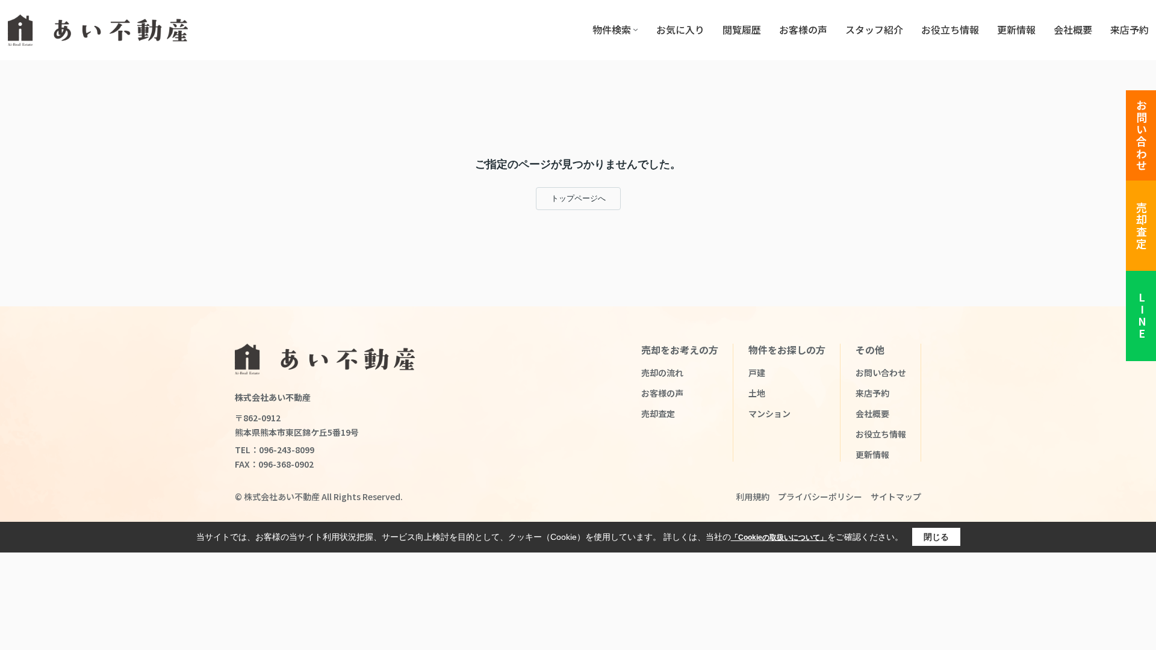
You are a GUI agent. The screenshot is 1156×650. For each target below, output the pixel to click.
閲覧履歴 (741, 29)
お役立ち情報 (950, 29)
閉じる (936, 537)
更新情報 (1016, 29)
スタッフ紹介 (874, 29)
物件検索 (611, 29)
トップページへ (578, 198)
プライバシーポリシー (820, 497)
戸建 (756, 373)
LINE (1141, 316)
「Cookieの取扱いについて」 (779, 537)
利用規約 (752, 497)
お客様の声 (803, 29)
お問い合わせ (1141, 135)
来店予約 (1129, 29)
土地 (756, 393)
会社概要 (1073, 29)
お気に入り (680, 29)
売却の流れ (662, 373)
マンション (769, 413)
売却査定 (1141, 226)
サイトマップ (896, 497)
